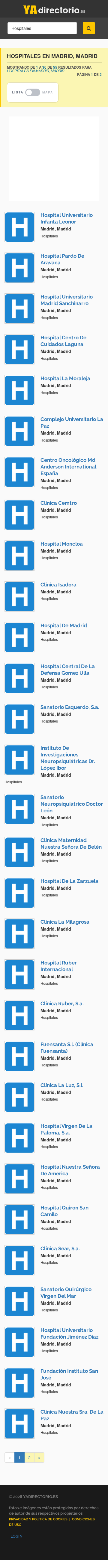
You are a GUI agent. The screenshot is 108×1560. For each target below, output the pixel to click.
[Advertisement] (54, 158)
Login (16, 1536)
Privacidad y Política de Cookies (38, 1519)
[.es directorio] (30, 8)
